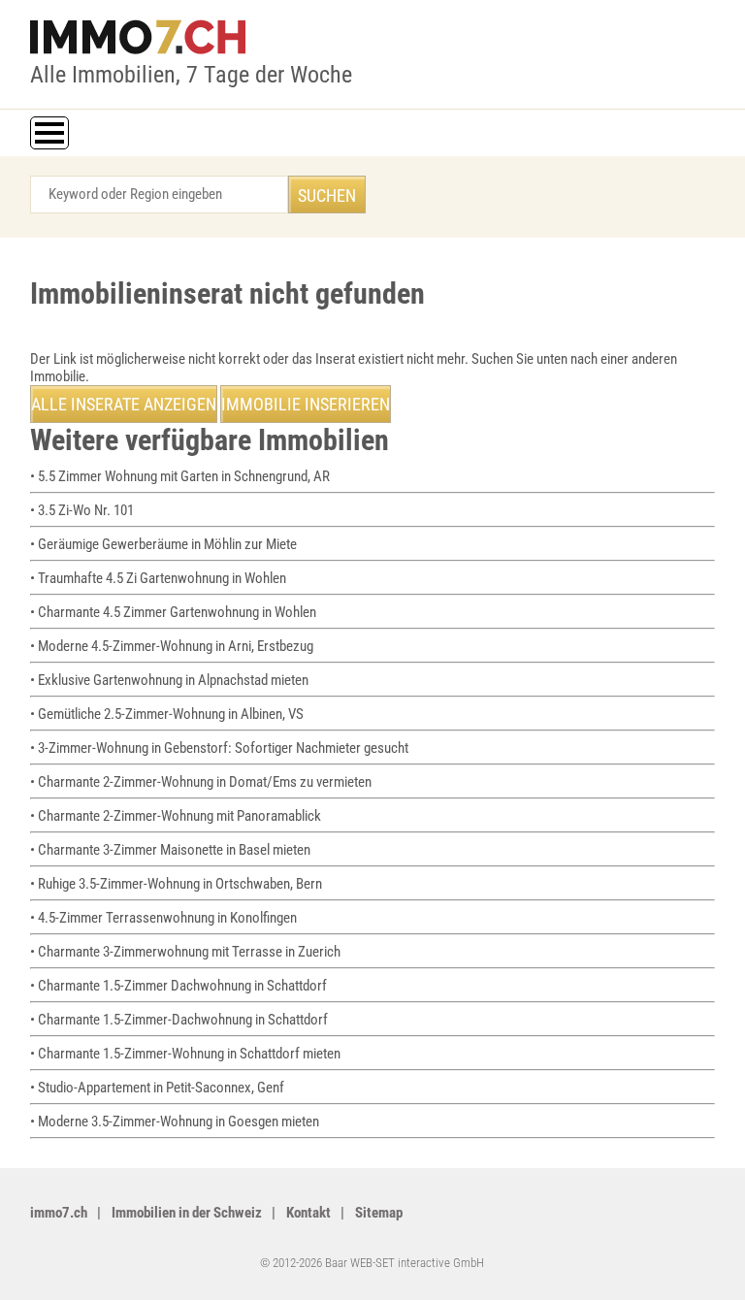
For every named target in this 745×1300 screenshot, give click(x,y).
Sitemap (379, 1212)
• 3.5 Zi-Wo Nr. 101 (82, 510)
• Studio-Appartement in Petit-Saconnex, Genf (157, 1087)
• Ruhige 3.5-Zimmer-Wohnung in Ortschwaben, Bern (176, 884)
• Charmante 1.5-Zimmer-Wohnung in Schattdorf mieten (185, 1053)
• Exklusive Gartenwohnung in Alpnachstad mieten (169, 680)
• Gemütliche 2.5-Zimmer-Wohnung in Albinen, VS (167, 714)
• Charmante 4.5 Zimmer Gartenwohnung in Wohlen (173, 612)
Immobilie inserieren (305, 404)
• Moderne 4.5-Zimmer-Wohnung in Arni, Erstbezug (171, 646)
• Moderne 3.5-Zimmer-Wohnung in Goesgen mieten (174, 1121)
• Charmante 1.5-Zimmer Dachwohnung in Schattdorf (178, 985)
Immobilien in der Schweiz (187, 1212)
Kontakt (308, 1212)
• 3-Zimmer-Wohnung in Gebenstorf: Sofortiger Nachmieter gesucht (219, 748)
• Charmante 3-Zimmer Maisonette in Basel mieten (170, 850)
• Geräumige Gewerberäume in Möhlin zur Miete (163, 544)
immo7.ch (58, 1212)
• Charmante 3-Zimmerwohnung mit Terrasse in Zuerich (185, 951)
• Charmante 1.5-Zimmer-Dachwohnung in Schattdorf (179, 1019)
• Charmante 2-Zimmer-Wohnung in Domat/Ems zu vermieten (201, 782)
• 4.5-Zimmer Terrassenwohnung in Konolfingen (163, 917)
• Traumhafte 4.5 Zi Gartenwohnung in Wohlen (158, 578)
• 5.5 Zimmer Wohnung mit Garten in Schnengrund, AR (180, 476)
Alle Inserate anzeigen (123, 404)
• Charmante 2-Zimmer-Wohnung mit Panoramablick (175, 816)
